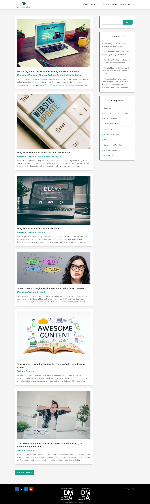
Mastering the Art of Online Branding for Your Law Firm (48, 71)
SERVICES (105, 5)
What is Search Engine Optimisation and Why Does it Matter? (51, 288)
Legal (133, 489)
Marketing (22, 75)
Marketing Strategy (37, 75)
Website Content (56, 75)
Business (107, 108)
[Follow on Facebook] (17, 489)
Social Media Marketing (113, 145)
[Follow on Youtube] (31, 489)
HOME (85, 5)
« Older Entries (24, 472)
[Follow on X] (21, 489)
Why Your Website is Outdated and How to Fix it (44, 153)
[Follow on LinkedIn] (26, 489)
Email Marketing (110, 118)
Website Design (74, 75)
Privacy (126, 489)
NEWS (114, 5)
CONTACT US (125, 5)
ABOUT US (95, 5)
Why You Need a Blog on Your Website (38, 229)
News (106, 139)
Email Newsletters (111, 124)
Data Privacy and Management (116, 113)
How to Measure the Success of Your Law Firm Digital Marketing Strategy (115, 71)
